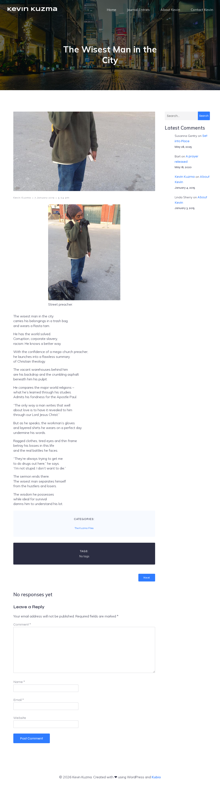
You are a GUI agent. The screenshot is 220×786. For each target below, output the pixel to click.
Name (19, 682)
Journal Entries (138, 9)
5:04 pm (63, 197)
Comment (22, 624)
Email (18, 700)
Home (111, 9)
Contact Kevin (202, 9)
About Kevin (170, 9)
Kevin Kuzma (22, 197)
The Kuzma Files (84, 528)
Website (19, 718)
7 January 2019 (44, 197)
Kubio (156, 777)
